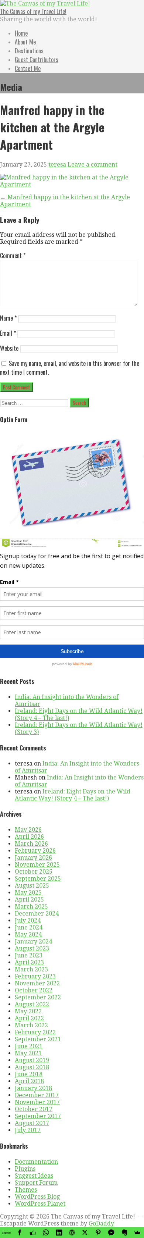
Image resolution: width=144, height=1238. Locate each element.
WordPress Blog (37, 1196)
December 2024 (37, 913)
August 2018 (32, 1067)
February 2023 (35, 976)
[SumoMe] (137, 1232)
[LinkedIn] (58, 1232)
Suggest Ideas (34, 1175)
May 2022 (28, 1011)
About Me (25, 42)
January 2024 (33, 941)
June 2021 (28, 1046)
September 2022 (38, 997)
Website (9, 348)
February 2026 (35, 850)
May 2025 (28, 892)
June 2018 (28, 1074)
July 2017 (28, 1130)
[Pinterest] (98, 1232)
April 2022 (29, 1018)
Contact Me (28, 68)
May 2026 (28, 829)
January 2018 (33, 1088)
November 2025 (37, 864)
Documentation (36, 1161)
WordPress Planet (40, 1203)
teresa (57, 164)
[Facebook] (19, 1232)
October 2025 (33, 871)
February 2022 (35, 1032)
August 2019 (32, 1060)
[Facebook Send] (111, 1232)
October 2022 (33, 990)
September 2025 (38, 878)
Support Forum (36, 1182)
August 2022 (32, 1004)
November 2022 (37, 983)
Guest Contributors (36, 59)
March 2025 (31, 906)
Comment (12, 255)
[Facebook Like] (32, 1232)
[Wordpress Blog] (71, 1232)
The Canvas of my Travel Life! (33, 11)
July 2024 (28, 920)
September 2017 (38, 1116)
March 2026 (31, 843)
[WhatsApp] (45, 1232)
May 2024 (28, 934)
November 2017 (37, 1102)
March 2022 (31, 1025)
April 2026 (29, 836)
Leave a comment (92, 164)
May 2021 (28, 1053)
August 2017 (32, 1123)
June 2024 (28, 927)
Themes (26, 1189)
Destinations (29, 50)
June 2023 (28, 955)
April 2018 (29, 1081)
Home (21, 33)
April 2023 (29, 962)
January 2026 (33, 857)
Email (8, 333)
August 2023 (32, 948)
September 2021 (38, 1039)
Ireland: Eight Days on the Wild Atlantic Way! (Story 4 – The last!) (72, 795)
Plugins (25, 1168)
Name (8, 318)
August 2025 (32, 885)
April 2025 (29, 899)
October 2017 (33, 1109)
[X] (85, 1232)
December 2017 (37, 1095)
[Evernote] (124, 1232)
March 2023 (31, 969)
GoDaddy (101, 1223)
